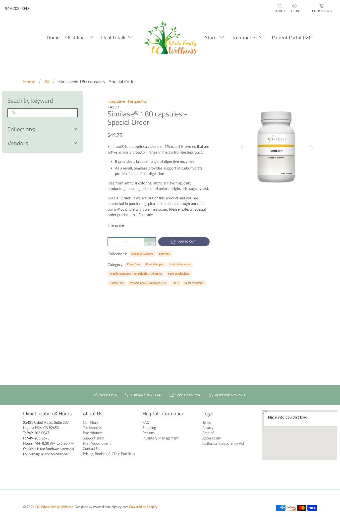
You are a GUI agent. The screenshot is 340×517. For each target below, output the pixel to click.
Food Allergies (155, 264)
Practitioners (93, 433)
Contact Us (91, 448)
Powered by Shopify (143, 507)
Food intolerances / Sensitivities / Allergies (136, 273)
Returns (149, 433)
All (46, 81)
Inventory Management (160, 438)
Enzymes (164, 253)
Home (53, 37)
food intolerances (180, 264)
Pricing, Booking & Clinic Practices (109, 454)
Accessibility (211, 438)
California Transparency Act (223, 443)
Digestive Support (142, 253)
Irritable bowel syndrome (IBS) (148, 282)
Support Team (93, 438)
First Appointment (97, 443)
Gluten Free (117, 282)
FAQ (146, 422)
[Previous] (242, 146)
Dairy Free (133, 264)
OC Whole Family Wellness (54, 507)
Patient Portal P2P (292, 37)
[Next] (309, 146)
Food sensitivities (178, 273)
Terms (206, 422)
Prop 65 (208, 433)
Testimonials (92, 428)
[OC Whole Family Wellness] (170, 37)
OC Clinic (75, 37)
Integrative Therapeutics (127, 101)
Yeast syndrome (194, 282)
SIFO (176, 282)
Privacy (207, 428)
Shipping (149, 428)
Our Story (90, 422)
